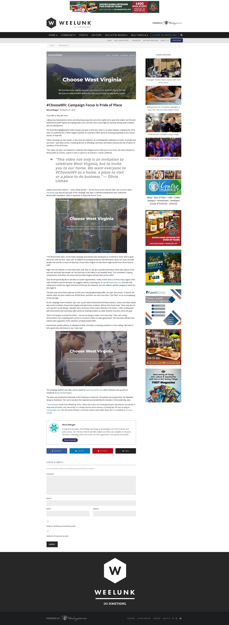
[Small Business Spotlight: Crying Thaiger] (163, 123)
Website (96, 509)
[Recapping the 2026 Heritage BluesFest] (163, 147)
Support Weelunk (150, 40)
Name (49, 498)
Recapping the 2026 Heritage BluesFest (163, 159)
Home (52, 35)
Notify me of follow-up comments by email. (61, 526)
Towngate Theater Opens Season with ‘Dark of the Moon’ (163, 81)
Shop (109, 40)
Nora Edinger (53, 110)
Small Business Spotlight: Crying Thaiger (163, 134)
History (97, 35)
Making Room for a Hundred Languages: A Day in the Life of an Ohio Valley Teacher (163, 108)
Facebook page (52, 192)
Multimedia (138, 35)
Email (49, 509)
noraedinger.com (53, 410)
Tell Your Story (121, 40)
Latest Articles (163, 55)
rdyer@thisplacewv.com (112, 282)
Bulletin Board (115, 35)
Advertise (136, 40)
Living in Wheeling (164, 35)
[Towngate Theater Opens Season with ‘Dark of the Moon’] (163, 68)
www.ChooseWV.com (94, 390)
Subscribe (176, 40)
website (124, 190)
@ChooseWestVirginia (63, 393)
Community (68, 35)
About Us (165, 40)
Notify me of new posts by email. (58, 536)
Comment (50, 474)
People (83, 35)
